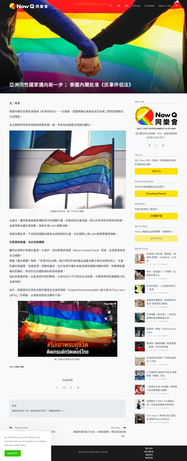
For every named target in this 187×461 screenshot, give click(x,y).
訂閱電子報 (156, 216)
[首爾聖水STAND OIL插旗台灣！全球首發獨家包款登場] (140, 404)
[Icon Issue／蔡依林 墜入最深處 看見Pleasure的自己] (140, 419)
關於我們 (149, 449)
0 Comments (163, 264)
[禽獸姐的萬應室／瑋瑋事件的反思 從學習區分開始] (140, 303)
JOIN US (156, 171)
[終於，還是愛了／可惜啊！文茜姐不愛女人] (140, 275)
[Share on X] (57, 388)
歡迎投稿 (149, 458)
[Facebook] (150, 145)
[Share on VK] (78, 388)
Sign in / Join (165, 6)
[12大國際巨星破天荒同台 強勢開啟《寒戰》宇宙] (140, 375)
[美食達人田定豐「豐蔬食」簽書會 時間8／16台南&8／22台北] (140, 259)
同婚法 (17, 367)
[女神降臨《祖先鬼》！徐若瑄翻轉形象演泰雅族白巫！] (140, 317)
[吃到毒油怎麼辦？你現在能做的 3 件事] (140, 361)
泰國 (22, 367)
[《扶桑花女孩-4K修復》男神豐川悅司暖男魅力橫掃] (140, 390)
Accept (12, 453)
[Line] (163, 145)
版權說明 (149, 455)
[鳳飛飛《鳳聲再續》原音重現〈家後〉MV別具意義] (140, 346)
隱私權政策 (149, 452)
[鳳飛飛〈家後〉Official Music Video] (140, 332)
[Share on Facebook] (64, 388)
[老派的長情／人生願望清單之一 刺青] (140, 289)
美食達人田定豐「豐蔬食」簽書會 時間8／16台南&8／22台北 (161, 257)
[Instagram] (156, 145)
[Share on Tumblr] (71, 388)
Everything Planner (156, 193)
